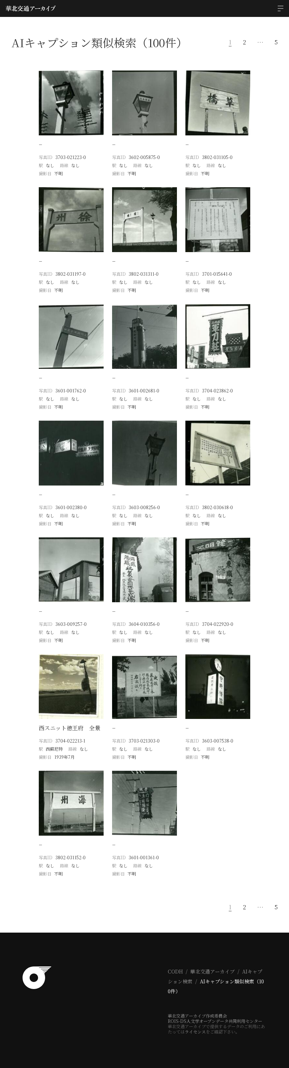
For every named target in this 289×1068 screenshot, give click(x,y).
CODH (175, 971)
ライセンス (195, 1032)
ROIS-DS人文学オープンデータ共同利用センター (215, 1021)
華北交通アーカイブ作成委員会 (197, 1016)
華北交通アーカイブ (212, 971)
